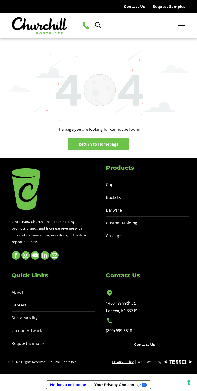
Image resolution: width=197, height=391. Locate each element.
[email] (54, 256)
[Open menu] (181, 25)
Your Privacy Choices (114, 384)
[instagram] (25, 256)
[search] (98, 25)
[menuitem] (147, 184)
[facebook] (16, 256)
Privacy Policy (123, 361)
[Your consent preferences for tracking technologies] (188, 382)
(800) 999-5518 (119, 330)
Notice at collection (68, 384)
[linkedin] (45, 256)
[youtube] (35, 256)
